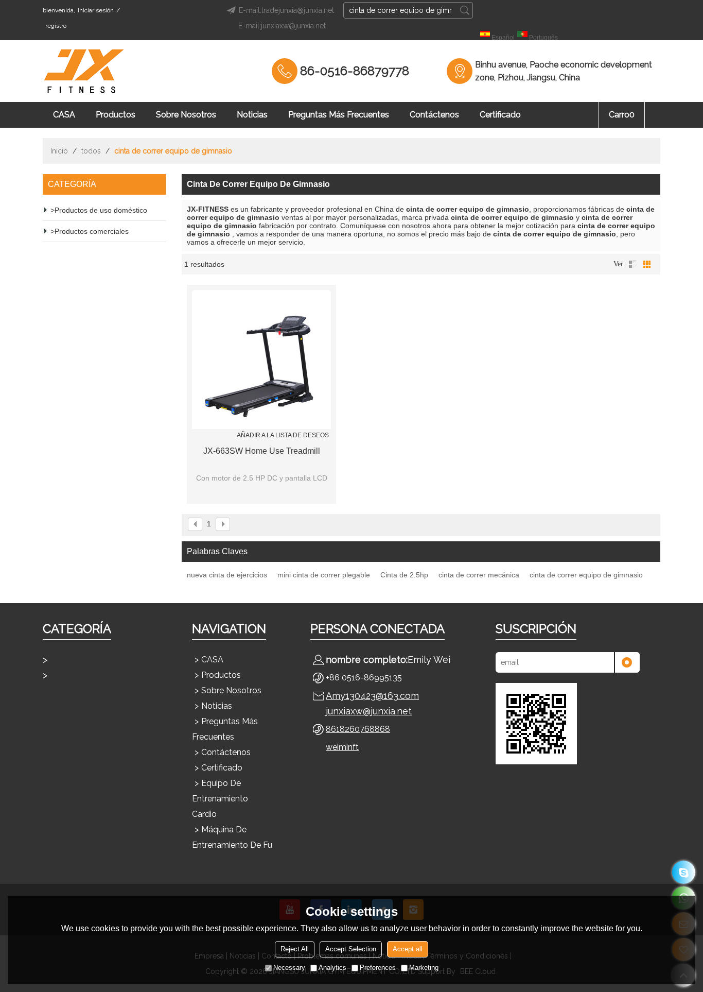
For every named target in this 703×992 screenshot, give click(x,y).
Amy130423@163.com (372, 695)
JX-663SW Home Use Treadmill (261, 451)
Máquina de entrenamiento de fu (232, 837)
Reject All (294, 949)
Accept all (408, 949)
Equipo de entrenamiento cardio (220, 798)
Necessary (289, 967)
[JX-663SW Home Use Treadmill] (261, 359)
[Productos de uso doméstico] (99, 660)
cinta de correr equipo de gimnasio (586, 575)
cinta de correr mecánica (478, 575)
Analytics (332, 967)
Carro (622, 114)
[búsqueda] (464, 10)
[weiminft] (683, 872)
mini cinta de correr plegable (323, 575)
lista (632, 264)
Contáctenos (434, 114)
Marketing (423, 967)
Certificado (500, 114)
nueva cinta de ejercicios (227, 575)
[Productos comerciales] (99, 675)
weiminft (342, 747)
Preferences (378, 967)
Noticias (252, 114)
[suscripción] (627, 662)
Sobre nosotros (186, 114)
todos (91, 151)
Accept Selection (350, 949)
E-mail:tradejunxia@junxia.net (286, 10)
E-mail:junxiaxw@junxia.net (282, 26)
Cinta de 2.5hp (404, 575)
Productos (115, 114)
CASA (64, 114)
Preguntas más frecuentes (338, 114)
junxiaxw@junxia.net (369, 711)
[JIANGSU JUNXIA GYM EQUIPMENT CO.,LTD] (84, 71)
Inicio (59, 151)
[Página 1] (195, 524)
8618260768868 (358, 729)
